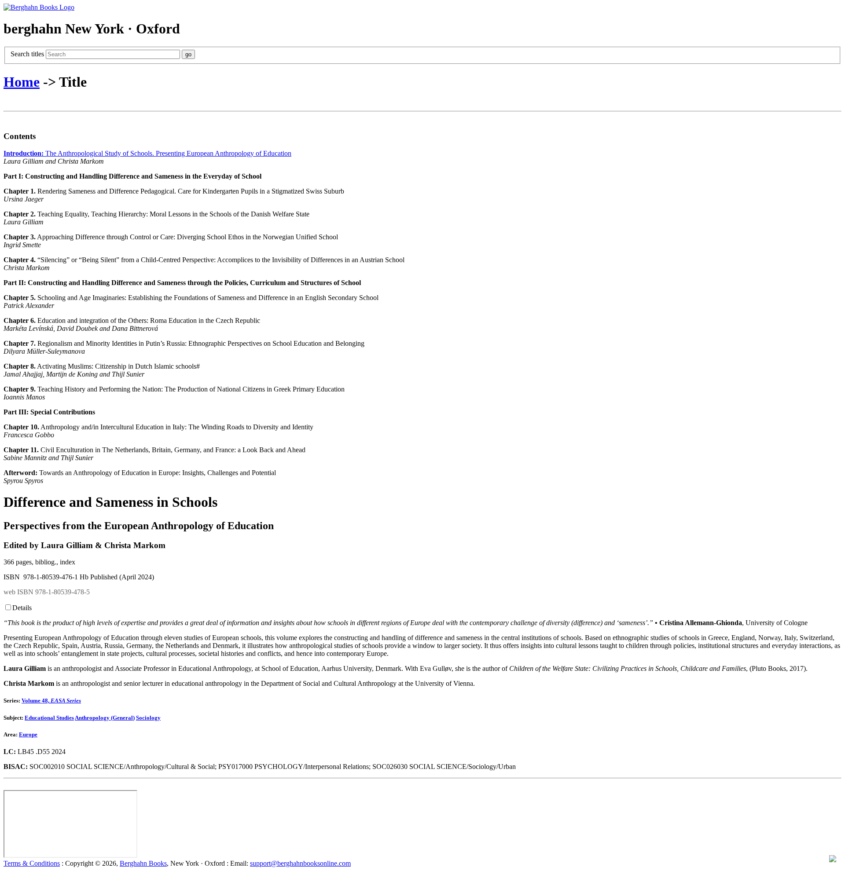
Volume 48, (51, 700)
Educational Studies (49, 717)
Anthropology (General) (105, 717)
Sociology (148, 717)
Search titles (28, 54)
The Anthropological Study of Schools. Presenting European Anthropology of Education (147, 153)
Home (22, 82)
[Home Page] (39, 7)
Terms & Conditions (32, 863)
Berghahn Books (143, 863)
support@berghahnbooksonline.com (300, 863)
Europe (28, 734)
